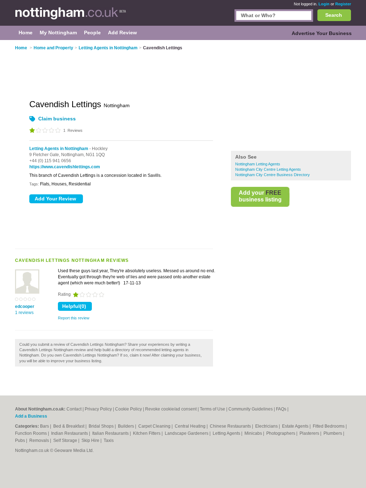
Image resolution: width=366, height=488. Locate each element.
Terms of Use (212, 409)
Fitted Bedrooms (329, 426)
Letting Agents (227, 433)
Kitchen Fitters (147, 433)
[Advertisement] (291, 96)
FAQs (281, 409)
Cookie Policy (128, 409)
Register (343, 4)
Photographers (281, 433)
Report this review (73, 318)
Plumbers (333, 433)
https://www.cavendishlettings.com (64, 166)
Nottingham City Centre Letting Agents (268, 169)
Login (324, 4)
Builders (126, 426)
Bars (45, 426)
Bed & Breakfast (69, 426)
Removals (39, 440)
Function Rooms (31, 433)
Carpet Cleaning (155, 426)
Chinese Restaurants (231, 426)
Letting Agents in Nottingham (58, 148)
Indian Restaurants (70, 433)
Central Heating (191, 426)
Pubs (20, 440)
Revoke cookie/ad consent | (172, 409)
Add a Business (31, 416)
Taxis (109, 440)
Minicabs (253, 433)
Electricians (267, 426)
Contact (73, 409)
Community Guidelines (250, 409)
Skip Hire (90, 440)
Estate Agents (296, 426)
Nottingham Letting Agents (257, 164)
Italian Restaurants (111, 433)
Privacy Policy (98, 409)
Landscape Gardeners (187, 433)
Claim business (57, 118)
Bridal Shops (102, 426)
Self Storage (65, 440)
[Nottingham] (71, 16)
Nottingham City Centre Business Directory (272, 175)
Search (333, 15)
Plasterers (310, 433)
